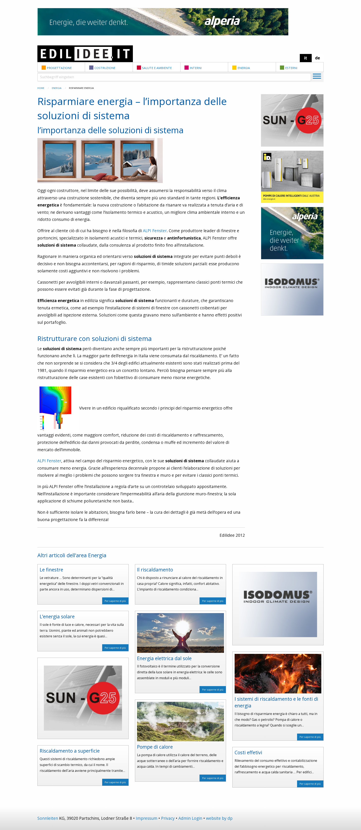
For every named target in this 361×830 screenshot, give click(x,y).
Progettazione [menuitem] (59, 68)
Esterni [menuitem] (291, 68)
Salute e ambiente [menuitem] (157, 68)
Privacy (168, 818)
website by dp (219, 818)
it (305, 58)
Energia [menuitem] (244, 68)
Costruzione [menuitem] (104, 68)
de (317, 58)
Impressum (146, 818)
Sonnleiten (47, 818)
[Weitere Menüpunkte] (317, 77)
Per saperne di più (115, 600)
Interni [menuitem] (196, 68)
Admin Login (190, 818)
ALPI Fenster (155, 230)
